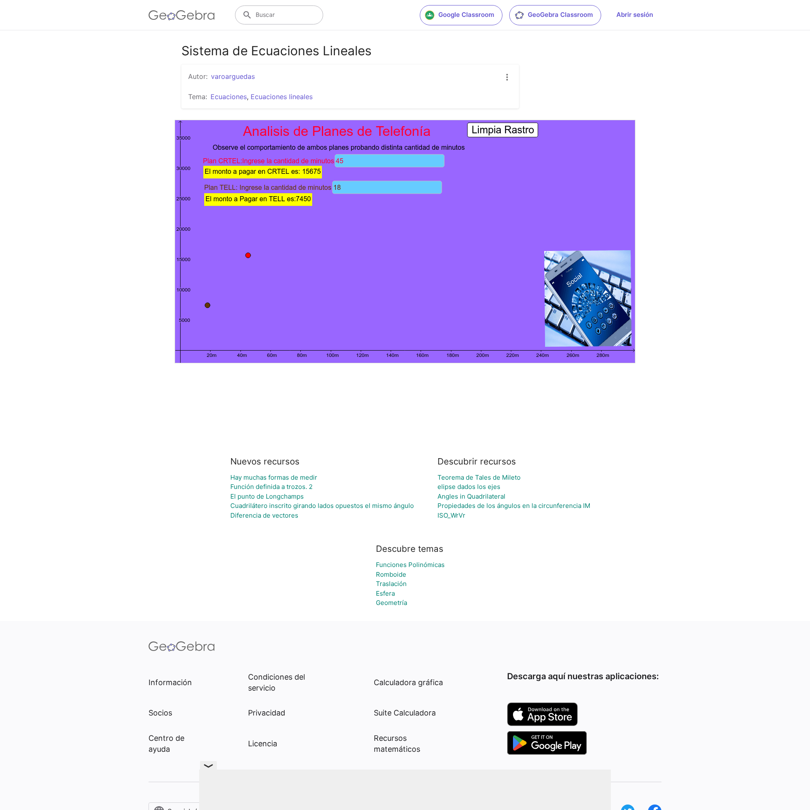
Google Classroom (466, 15)
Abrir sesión (634, 15)
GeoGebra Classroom (560, 15)
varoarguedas (233, 76)
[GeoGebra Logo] (181, 15)
